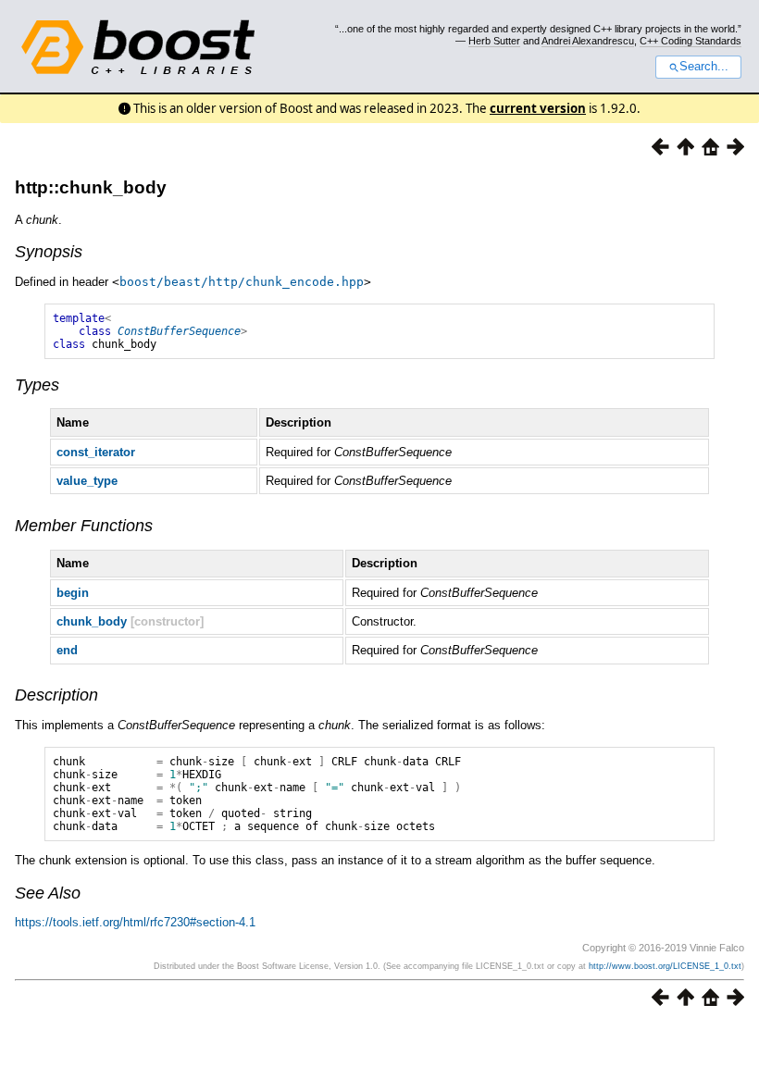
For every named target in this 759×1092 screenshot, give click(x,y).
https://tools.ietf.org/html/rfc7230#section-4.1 (135, 922)
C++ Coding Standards (690, 40)
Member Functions (84, 525)
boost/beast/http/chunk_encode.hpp (241, 282)
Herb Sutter (494, 40)
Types (37, 385)
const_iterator (95, 452)
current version (538, 108)
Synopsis (48, 251)
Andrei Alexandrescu (587, 40)
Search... (703, 66)
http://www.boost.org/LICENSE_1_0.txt (665, 966)
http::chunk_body (91, 187)
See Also (48, 893)
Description (56, 695)
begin (72, 593)
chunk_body (91, 621)
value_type (87, 481)
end (67, 650)
